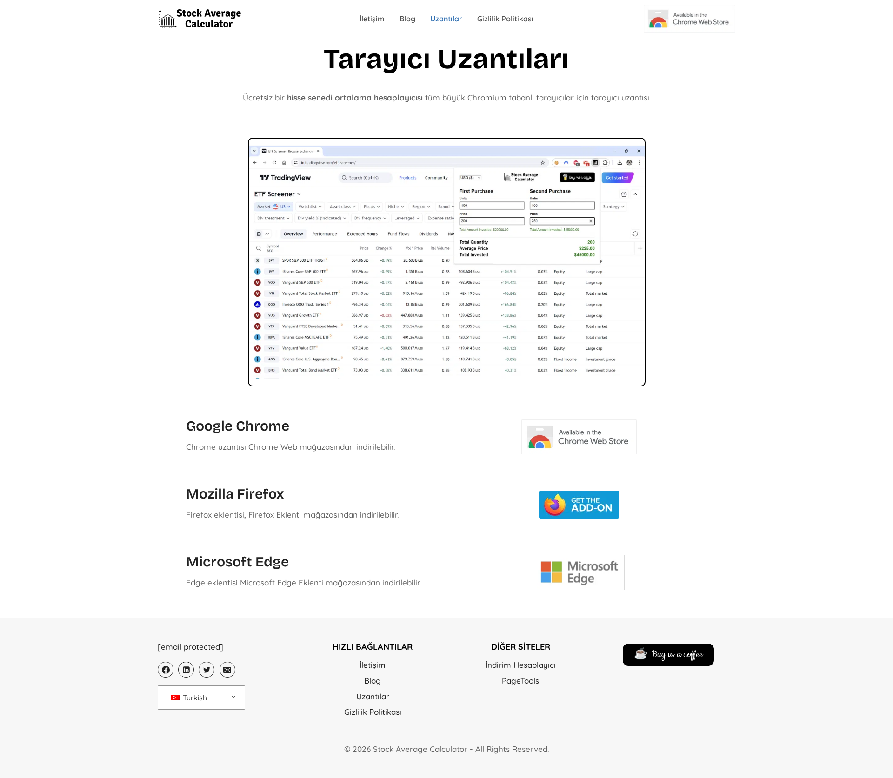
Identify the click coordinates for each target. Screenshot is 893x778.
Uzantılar (446, 18)
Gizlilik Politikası (505, 18)
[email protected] (190, 647)
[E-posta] (227, 670)
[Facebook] (165, 670)
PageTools (520, 680)
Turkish (194, 697)
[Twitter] (206, 670)
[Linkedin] (186, 670)
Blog (407, 18)
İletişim (372, 18)
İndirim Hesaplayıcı (521, 665)
